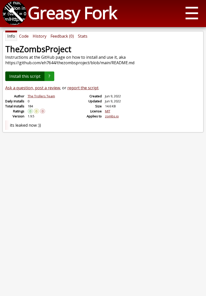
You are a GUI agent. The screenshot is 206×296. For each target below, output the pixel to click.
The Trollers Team (41, 96)
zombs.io (112, 116)
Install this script (24, 76)
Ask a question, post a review (32, 88)
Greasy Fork (72, 12)
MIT (107, 111)
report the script (82, 88)
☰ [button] (191, 12)
